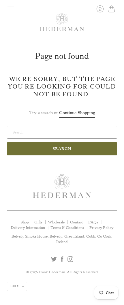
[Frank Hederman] (62, 25)
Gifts (38, 222)
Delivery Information (28, 227)
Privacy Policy (101, 227)
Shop (24, 222)
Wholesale (56, 222)
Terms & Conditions (67, 227)
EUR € (14, 286)
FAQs (93, 222)
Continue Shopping (77, 113)
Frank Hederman (52, 272)
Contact (76, 222)
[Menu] (11, 9)
